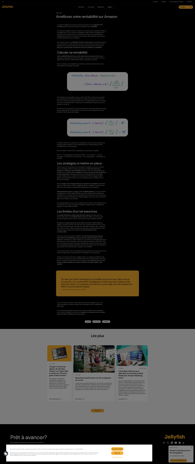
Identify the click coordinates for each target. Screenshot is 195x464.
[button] (5, 453)
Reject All (117, 453)
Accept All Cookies (117, 449)
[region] (79, 453)
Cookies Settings (117, 457)
